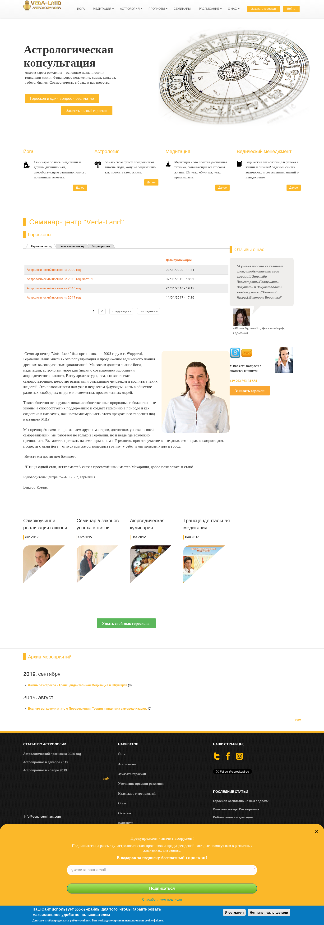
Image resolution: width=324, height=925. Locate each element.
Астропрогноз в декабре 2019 (45, 762)
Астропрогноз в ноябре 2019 (45, 770)
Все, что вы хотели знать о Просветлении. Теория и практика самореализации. (87, 708)
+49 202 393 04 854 (243, 380)
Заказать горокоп (249, 391)
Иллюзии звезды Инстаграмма (236, 809)
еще (298, 719)
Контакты (125, 822)
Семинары (182, 8)
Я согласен (234, 912)
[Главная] (42, 5)
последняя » (148, 311)
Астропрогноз (101, 246)
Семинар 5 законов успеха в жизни (98, 524)
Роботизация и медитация (233, 817)
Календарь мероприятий (137, 793)
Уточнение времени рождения (141, 783)
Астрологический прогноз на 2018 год (54, 288)
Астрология (129, 6)
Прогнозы (155, 6)
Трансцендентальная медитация (205, 524)
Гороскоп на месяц (72, 246)
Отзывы (124, 813)
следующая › (121, 311)
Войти (291, 8)
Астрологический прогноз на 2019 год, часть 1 (60, 279)
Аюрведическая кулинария (147, 524)
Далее (80, 187)
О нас (231, 6)
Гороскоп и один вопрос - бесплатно (62, 98)
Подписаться (162, 888)
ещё (106, 778)
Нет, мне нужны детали (269, 912)
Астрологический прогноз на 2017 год (54, 297)
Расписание (208, 6)
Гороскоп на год (41, 246)
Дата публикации (179, 260)
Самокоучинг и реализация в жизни (45, 524)
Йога (81, 8)
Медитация (101, 6)
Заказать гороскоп (263, 8)
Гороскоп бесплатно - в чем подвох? (240, 801)
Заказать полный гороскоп (86, 110)
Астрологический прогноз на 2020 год (54, 270)
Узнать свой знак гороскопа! (126, 623)
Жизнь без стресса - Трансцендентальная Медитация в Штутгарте (78, 685)
